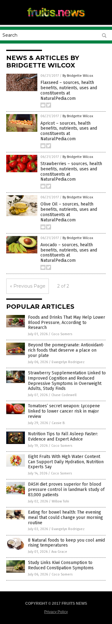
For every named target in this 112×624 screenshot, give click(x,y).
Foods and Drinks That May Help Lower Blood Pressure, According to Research (66, 322)
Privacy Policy (56, 612)
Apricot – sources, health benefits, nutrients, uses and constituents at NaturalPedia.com (68, 131)
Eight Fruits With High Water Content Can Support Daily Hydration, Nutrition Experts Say (66, 462)
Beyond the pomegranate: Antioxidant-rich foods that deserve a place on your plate (66, 350)
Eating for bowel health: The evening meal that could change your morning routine (65, 517)
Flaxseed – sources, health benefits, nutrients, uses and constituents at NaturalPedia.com (68, 90)
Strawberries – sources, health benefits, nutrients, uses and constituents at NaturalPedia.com (71, 171)
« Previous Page (27, 286)
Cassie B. (58, 423)
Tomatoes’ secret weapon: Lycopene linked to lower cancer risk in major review (64, 411)
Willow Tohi (60, 501)
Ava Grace (59, 552)
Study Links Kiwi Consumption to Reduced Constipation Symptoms (61, 565)
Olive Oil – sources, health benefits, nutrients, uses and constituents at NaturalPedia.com (68, 211)
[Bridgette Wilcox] (56, 18)
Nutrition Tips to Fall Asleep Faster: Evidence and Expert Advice (63, 436)
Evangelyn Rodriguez (68, 362)
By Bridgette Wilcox (78, 76)
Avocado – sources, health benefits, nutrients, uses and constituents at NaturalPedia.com (68, 252)
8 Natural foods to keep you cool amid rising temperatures (66, 543)
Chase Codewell (64, 395)
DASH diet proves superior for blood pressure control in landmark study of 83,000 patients (66, 489)
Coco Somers (61, 334)
